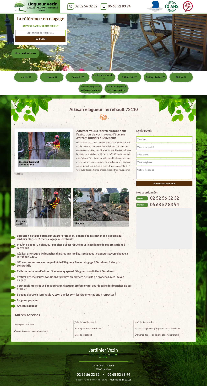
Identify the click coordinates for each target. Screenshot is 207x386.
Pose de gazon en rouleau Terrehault (31, 331)
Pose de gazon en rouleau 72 (103, 77)
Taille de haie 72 (129, 77)
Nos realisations (25, 53)
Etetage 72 (181, 77)
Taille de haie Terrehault (85, 322)
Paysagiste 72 (77, 77)
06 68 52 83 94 (119, 6)
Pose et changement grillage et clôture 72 (90, 88)
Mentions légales (120, 380)
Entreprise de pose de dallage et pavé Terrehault (157, 335)
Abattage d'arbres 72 (155, 77)
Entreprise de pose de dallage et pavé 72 (116, 88)
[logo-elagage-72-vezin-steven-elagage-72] (36, 6)
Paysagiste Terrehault (24, 325)
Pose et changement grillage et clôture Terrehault (157, 329)
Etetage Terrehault (83, 335)
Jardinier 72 (26, 77)
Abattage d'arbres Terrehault (88, 329)
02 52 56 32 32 (86, 6)
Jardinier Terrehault (144, 322)
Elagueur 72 (51, 77)
